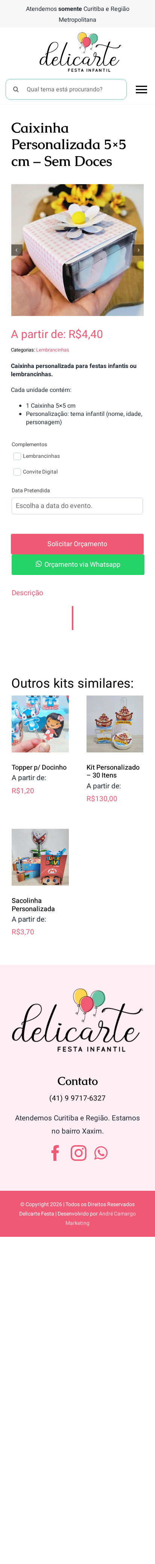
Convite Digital (40, 472)
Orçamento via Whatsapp (82, 565)
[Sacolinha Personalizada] (40, 857)
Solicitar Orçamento (77, 544)
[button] (77, 564)
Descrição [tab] (27, 593)
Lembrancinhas (52, 349)
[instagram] (79, 1153)
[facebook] (55, 1153)
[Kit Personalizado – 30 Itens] (115, 724)
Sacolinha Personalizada (33, 905)
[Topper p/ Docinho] (40, 724)
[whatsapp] (101, 1153)
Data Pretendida (31, 491)
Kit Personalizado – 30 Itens (113, 772)
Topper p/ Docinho (39, 768)
